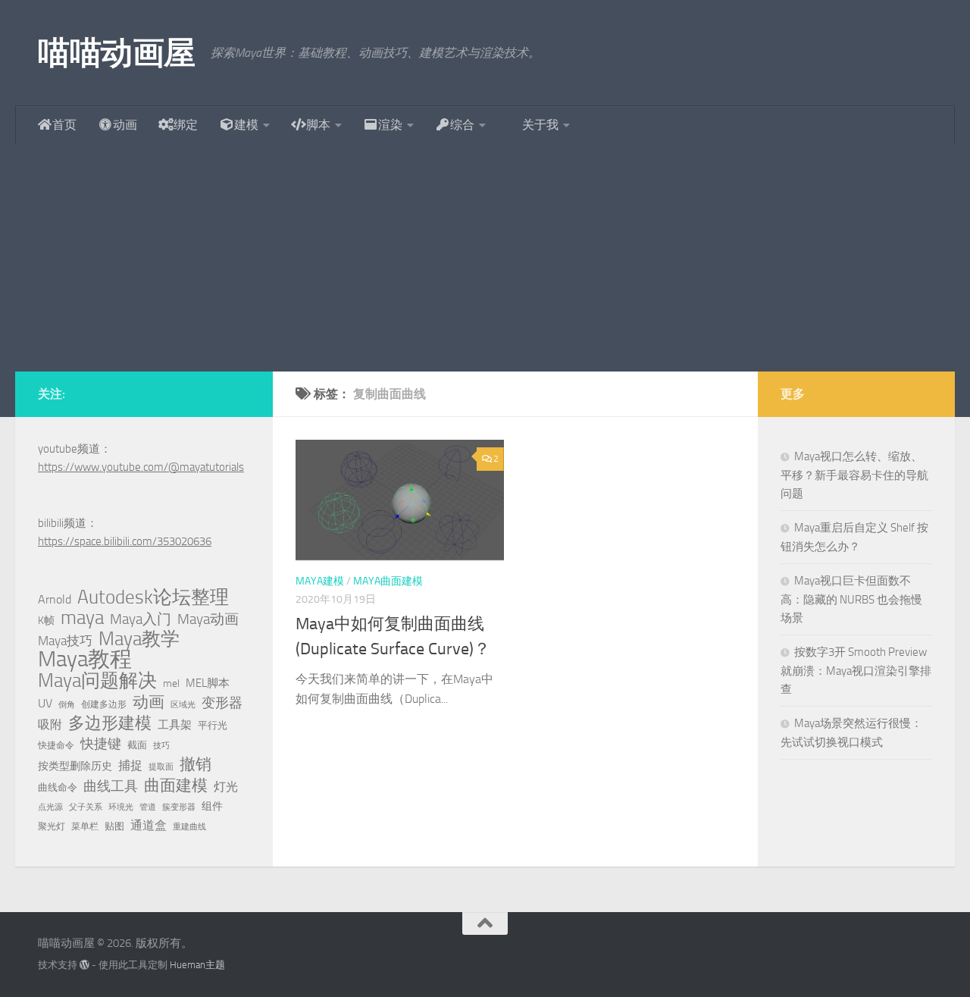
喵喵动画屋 (117, 53)
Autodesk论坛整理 (153, 597)
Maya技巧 (65, 640)
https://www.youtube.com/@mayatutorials (141, 467)
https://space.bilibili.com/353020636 (124, 541)
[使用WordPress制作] (84, 965)
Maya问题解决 (97, 681)
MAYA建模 (320, 581)
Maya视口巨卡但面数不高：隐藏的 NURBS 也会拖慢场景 (851, 599)
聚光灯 (51, 826)
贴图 (114, 826)
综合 (462, 125)
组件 (212, 806)
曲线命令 (57, 787)
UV (45, 703)
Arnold (54, 600)
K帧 (46, 620)
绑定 (186, 125)
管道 (147, 807)
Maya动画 (208, 619)
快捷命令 (56, 745)
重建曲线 (189, 827)
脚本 (318, 125)
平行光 (212, 725)
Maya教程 (85, 660)
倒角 (66, 705)
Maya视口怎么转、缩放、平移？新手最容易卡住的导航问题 (854, 475)
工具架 (175, 725)
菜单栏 (85, 826)
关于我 (540, 125)
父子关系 (85, 807)
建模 (246, 125)
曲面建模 (176, 785)
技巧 (161, 746)
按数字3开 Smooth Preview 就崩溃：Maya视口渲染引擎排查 (856, 670)
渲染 (390, 125)
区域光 (183, 705)
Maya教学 (139, 639)
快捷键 (100, 743)
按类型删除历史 (75, 766)
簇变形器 (179, 807)
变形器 (222, 702)
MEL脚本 (208, 683)
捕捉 (130, 766)
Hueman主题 (197, 964)
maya (82, 618)
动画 (125, 125)
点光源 (50, 807)
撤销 (195, 764)
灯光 (226, 786)
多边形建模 (110, 723)
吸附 (50, 725)
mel (171, 683)
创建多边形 (104, 704)
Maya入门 (140, 619)
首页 (64, 125)
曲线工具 (110, 786)
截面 (137, 745)
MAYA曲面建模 (388, 581)
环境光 (120, 807)
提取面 (161, 767)
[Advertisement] (485, 258)
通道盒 (148, 825)
